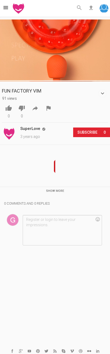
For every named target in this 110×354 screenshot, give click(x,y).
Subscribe (91, 132)
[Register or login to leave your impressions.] (62, 230)
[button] (104, 9)
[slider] (55, 80)
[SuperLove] (9, 133)
